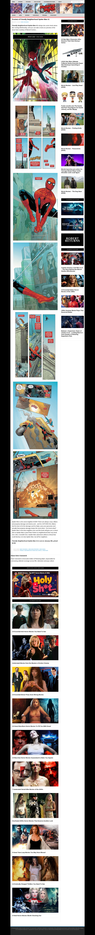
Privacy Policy (58, 929)
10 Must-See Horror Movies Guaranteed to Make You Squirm (32, 758)
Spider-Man (45, 550)
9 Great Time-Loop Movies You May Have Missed (28, 852)
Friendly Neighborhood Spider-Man (29, 550)
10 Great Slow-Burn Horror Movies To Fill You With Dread (31, 726)
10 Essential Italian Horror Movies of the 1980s (70, 290)
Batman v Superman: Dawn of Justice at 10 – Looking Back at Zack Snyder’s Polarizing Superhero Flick (72, 333)
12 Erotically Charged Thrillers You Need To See (28, 884)
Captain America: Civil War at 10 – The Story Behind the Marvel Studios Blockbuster (72, 269)
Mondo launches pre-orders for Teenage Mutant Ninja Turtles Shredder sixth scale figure (71, 170)
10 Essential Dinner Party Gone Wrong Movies (28, 694)
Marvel (40, 550)
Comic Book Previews (33, 549)
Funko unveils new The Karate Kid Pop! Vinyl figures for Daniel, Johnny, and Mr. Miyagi (72, 107)
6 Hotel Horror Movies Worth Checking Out (26, 915)
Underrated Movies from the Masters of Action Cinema (30, 663)
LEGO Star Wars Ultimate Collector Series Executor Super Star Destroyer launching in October (72, 64)
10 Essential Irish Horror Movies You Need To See (29, 631)
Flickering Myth (47, 8)
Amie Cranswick (24, 549)
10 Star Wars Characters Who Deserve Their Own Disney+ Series (71, 41)
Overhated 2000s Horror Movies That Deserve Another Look (32, 821)
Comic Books (42, 549)
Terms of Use (51, 929)
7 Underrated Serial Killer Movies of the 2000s (27, 789)
